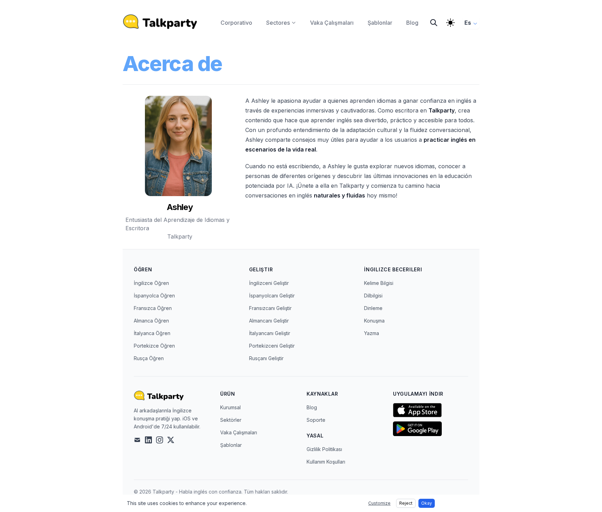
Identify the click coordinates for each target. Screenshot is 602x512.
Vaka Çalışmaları (238, 432)
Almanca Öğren (151, 321)
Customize (379, 503)
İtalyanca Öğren (152, 333)
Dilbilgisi (373, 295)
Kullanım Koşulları (326, 462)
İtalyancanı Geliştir (269, 333)
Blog (312, 407)
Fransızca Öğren (153, 308)
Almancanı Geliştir (269, 321)
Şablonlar (231, 445)
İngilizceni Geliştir (269, 283)
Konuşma (374, 321)
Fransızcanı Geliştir (270, 308)
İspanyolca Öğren (154, 295)
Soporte (316, 420)
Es (467, 22)
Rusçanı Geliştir (266, 358)
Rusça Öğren (149, 358)
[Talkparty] (160, 21)
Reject (405, 503)
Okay (426, 503)
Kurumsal (230, 407)
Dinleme (373, 308)
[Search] (434, 22)
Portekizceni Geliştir (272, 346)
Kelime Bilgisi (378, 283)
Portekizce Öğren (154, 346)
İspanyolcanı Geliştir (272, 295)
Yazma (371, 333)
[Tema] (450, 22)
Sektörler (230, 420)
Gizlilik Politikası (324, 449)
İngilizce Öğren (151, 283)
